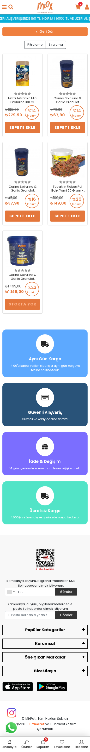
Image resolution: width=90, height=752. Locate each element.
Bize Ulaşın (45, 671)
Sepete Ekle (22, 127)
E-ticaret (37, 724)
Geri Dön (46, 31)
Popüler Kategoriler (45, 630)
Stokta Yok (22, 304)
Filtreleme (35, 44)
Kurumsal (45, 643)
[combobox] (10, 592)
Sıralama (56, 44)
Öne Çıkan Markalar (45, 657)
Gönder (66, 591)
